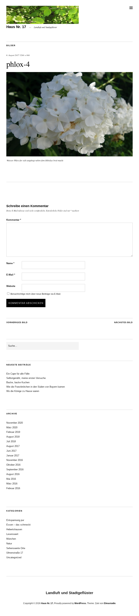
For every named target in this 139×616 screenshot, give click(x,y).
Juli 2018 (11, 441)
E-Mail (10, 274)
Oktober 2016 (13, 464)
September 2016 (15, 469)
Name (10, 263)
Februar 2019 (13, 432)
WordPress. (80, 603)
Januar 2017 (12, 455)
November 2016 (14, 460)
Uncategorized (13, 557)
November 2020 (14, 422)
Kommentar (13, 219)
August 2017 (13, 446)
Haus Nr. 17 (16, 27)
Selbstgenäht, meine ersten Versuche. (26, 378)
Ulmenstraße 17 (14, 552)
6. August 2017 (12, 55)
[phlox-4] (69, 155)
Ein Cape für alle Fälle (18, 373)
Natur (9, 543)
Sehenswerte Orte (15, 548)
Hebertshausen (14, 529)
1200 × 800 (25, 55)
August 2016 (13, 474)
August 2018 (13, 436)
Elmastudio (109, 603)
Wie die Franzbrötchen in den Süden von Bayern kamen (35, 386)
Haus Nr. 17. (47, 603)
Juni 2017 (11, 450)
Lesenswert (12, 534)
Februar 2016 (13, 488)
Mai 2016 (11, 479)
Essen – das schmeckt (18, 524)
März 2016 (11, 483)
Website (10, 286)
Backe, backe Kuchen (18, 382)
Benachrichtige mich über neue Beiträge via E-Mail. (35, 294)
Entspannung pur (15, 520)
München (11, 538)
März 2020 (11, 427)
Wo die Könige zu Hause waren (22, 391)
